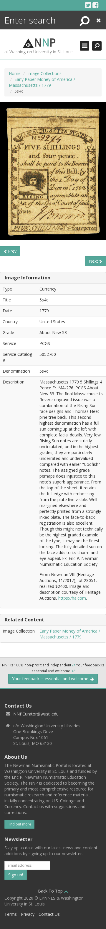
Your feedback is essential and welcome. (51, 678)
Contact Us (49, 914)
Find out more (19, 824)
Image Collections (44, 73)
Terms (10, 914)
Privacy (27, 914)
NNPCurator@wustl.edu (36, 714)
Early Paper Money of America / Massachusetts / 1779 (42, 82)
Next (94, 261)
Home (15, 73)
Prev (11, 251)
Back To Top (51, 891)
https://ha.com (72, 598)
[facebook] (95, 5)
